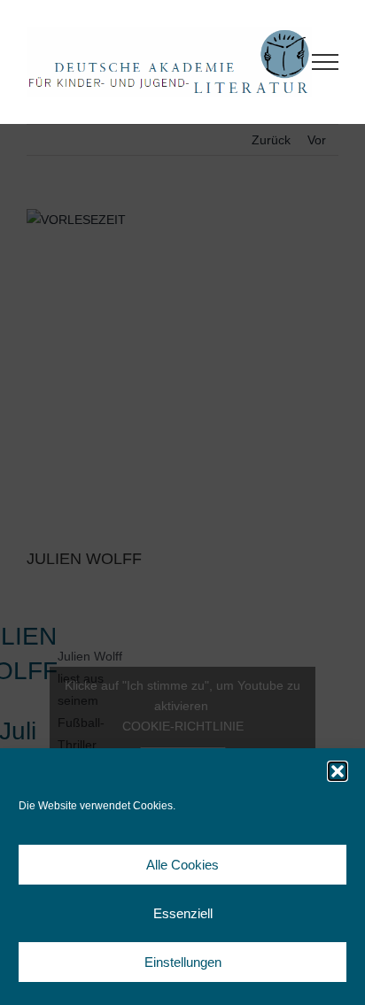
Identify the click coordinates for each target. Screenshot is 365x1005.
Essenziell (183, 913)
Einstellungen (182, 962)
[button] (337, 771)
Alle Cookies (182, 864)
